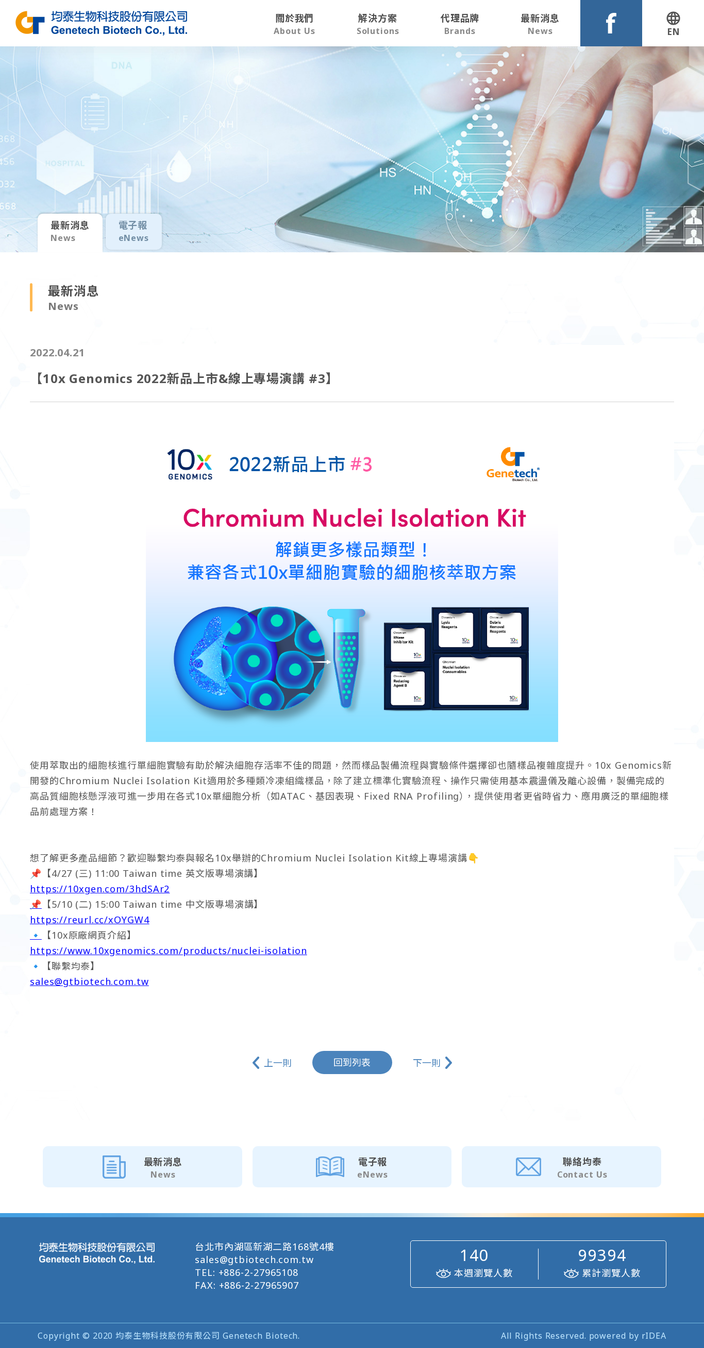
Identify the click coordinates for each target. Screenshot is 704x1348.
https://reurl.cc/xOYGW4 (89, 919)
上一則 (278, 1063)
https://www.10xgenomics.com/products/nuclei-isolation (168, 950)
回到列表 (352, 1062)
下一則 (427, 1063)
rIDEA (654, 1335)
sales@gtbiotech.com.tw (89, 981)
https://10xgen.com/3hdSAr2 (100, 889)
